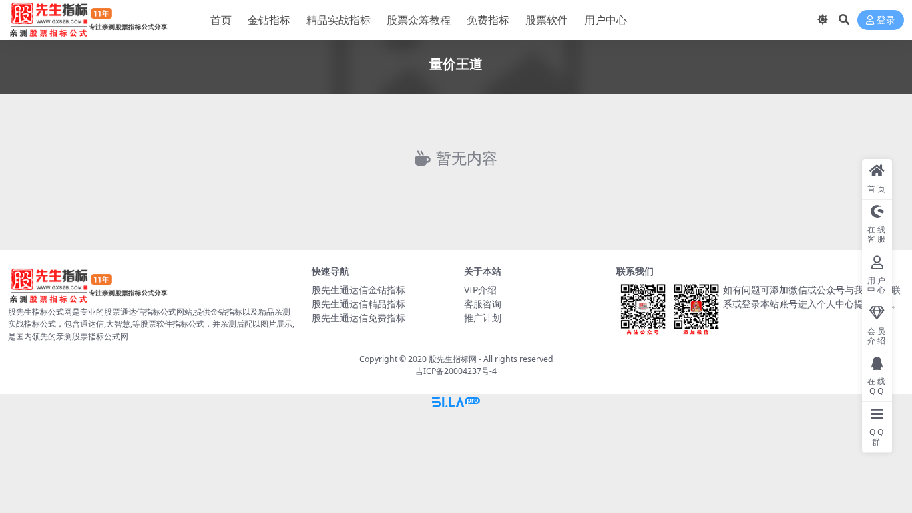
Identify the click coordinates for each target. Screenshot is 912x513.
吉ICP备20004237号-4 (456, 371)
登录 (886, 20)
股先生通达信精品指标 (358, 303)
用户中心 (605, 20)
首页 (221, 20)
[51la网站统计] (456, 401)
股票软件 (546, 20)
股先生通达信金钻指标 (358, 289)
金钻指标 (269, 20)
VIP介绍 (480, 289)
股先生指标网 (453, 359)
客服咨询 (482, 303)
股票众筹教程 (419, 20)
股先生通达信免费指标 (358, 317)
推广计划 (482, 317)
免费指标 (488, 20)
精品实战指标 (338, 20)
